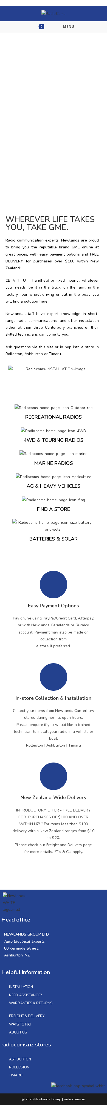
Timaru (15, 1075)
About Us (18, 1032)
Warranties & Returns (30, 1003)
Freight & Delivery (26, 1016)
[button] (13, 369)
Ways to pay (20, 1024)
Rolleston (19, 1067)
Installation (21, 987)
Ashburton (20, 1059)
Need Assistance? (25, 995)
